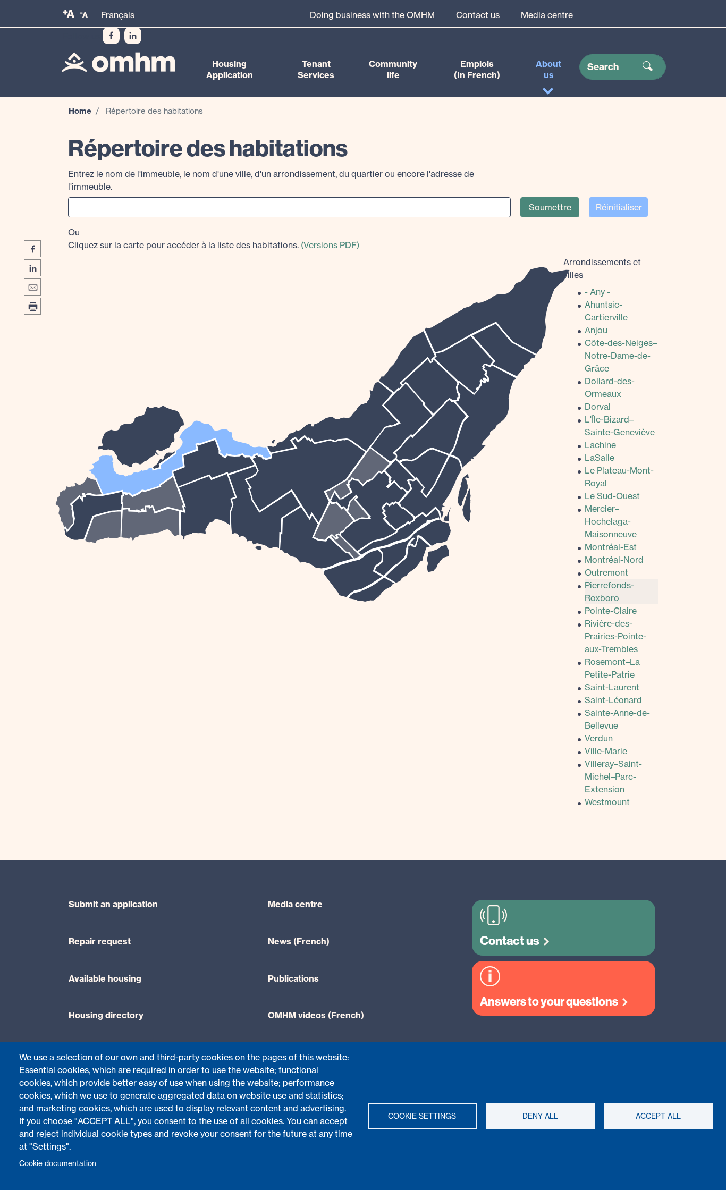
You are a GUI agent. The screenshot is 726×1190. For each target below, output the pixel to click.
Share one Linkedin (32, 267)
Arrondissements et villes (602, 268)
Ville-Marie (606, 751)
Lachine (600, 445)
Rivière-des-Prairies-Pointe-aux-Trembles (615, 636)
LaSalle (599, 457)
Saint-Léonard (613, 700)
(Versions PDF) (330, 245)
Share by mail (32, 287)
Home (80, 111)
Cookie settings (422, 1116)
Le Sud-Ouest (612, 496)
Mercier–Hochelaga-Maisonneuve (611, 521)
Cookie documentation (57, 1163)
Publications (293, 978)
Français (117, 15)
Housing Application (229, 69)
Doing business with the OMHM (372, 15)
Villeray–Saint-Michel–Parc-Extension (613, 776)
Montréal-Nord (614, 559)
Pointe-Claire (611, 610)
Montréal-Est (611, 547)
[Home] (118, 61)
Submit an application (113, 904)
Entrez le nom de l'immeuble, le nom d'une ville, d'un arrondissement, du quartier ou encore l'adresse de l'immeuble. (271, 180)
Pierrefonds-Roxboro (609, 591)
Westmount (607, 802)
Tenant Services (316, 69)
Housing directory (106, 1015)
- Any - (597, 291)
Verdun (599, 738)
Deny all (540, 1116)
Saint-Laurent (612, 687)
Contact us (478, 15)
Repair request (100, 941)
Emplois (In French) (477, 69)
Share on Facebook (32, 248)
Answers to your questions (549, 1001)
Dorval (598, 406)
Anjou (596, 330)
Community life (393, 69)
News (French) (299, 941)
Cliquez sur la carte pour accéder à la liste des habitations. (213, 238)
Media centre (547, 15)
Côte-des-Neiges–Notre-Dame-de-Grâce (621, 355)
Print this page (32, 306)
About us (548, 69)
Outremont (606, 572)
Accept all (658, 1116)
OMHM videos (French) (316, 1015)
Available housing (105, 978)
